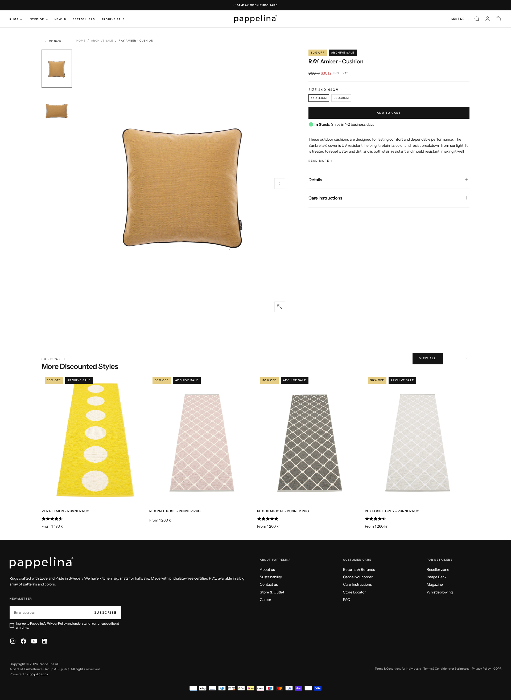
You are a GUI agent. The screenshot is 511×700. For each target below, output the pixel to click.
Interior (36, 19)
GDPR (497, 668)
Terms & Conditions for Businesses (446, 668)
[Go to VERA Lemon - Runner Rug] (94, 439)
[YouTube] (34, 641)
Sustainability (271, 577)
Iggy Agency (38, 674)
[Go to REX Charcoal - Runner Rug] (309, 439)
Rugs (14, 19)
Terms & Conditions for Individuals (398, 668)
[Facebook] (23, 641)
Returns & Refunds (359, 569)
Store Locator (354, 592)
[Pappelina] (41, 563)
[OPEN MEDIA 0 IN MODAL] (280, 307)
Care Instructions (357, 584)
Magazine (435, 584)
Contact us (269, 584)
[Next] (466, 358)
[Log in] (487, 19)
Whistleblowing (440, 592)
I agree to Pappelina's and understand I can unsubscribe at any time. (67, 625)
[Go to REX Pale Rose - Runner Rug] (201, 439)
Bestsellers (84, 19)
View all (427, 358)
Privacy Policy (57, 623)
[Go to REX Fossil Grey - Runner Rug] (417, 439)
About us (267, 569)
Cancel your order (358, 577)
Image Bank (436, 577)
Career (265, 599)
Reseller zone (438, 569)
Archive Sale (113, 19)
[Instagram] (13, 641)
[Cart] (498, 19)
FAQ (346, 599)
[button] (477, 19)
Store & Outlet (272, 592)
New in (60, 19)
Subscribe (105, 612)
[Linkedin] (45, 641)
